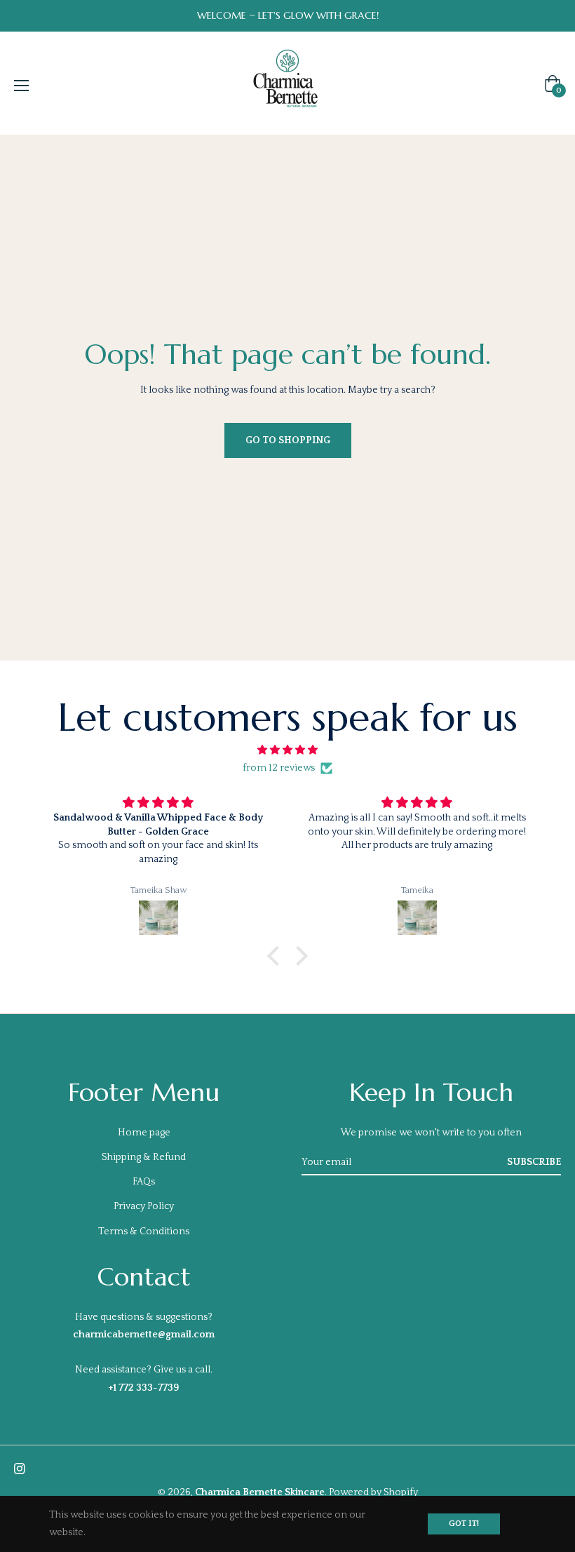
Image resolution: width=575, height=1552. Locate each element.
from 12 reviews (279, 768)
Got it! (464, 1523)
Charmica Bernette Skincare (260, 1492)
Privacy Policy (144, 1206)
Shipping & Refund (144, 1157)
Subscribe (534, 1162)
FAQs (144, 1181)
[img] (287, 750)
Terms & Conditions (143, 1231)
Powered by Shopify (373, 1492)
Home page (144, 1132)
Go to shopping (287, 440)
